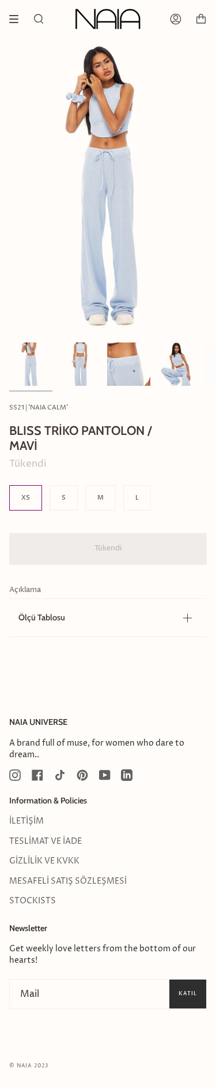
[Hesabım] (175, 19)
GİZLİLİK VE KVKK (44, 861)
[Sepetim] (201, 19)
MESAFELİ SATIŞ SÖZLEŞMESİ (68, 881)
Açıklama (25, 590)
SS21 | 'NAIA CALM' (38, 407)
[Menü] (17, 19)
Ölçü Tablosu (41, 617)
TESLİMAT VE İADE (45, 841)
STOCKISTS (32, 901)
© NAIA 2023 (28, 1066)
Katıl (188, 993)
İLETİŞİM (26, 821)
